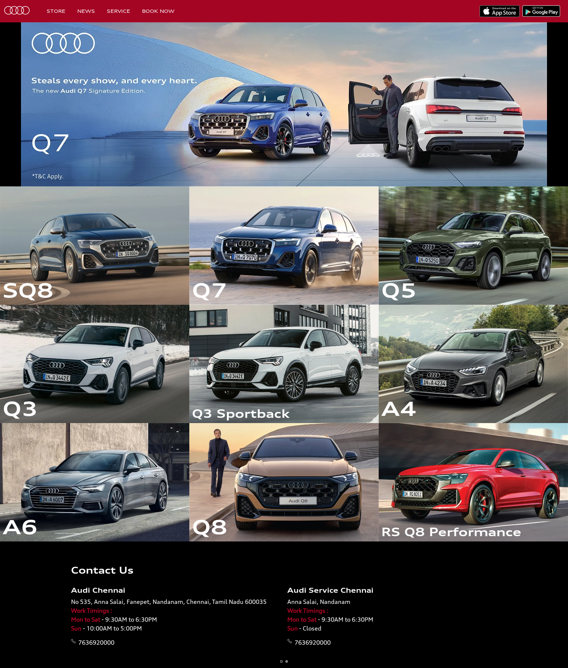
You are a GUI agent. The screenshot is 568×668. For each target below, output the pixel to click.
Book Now (158, 11)
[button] (281, 661)
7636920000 (96, 642)
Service (118, 11)
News (86, 11)
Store (56, 11)
